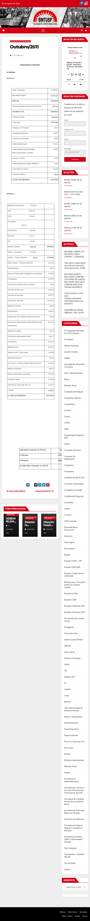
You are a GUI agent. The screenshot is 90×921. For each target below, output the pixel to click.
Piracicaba (68, 748)
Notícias (63, 912)
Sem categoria (70, 848)
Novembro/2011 (17, 491)
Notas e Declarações (73, 717)
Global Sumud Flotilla (73, 640)
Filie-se (84, 916)
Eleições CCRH (71, 594)
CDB (66, 429)
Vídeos (67, 869)
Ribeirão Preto (70, 766)
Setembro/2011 (43, 491)
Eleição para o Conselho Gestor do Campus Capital (74, 584)
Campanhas (69, 404)
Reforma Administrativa (74, 760)
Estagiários (69, 627)
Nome (66, 120)
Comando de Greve (72, 450)
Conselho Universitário (74, 484)
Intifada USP (69, 677)
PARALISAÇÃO (71, 723)
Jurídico (67, 689)
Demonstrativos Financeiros (20, 41)
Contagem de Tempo (73, 490)
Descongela (69, 542)
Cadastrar (75, 159)
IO (65, 683)
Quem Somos (72, 912)
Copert (67, 509)
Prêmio (67, 754)
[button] (82, 30)
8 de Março (69, 339)
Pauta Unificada (71, 735)
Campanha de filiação (73, 392)
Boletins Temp (70, 386)
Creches (67, 515)
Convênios (68, 503)
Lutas (66, 696)
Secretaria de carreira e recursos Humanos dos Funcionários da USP (74, 790)
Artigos (67, 358)
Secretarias (83, 912)
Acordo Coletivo (71, 352)
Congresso (69, 465)
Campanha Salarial (72, 398)
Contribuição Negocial (73, 496)
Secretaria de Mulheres (74, 819)
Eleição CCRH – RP (73, 561)
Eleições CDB (70, 600)
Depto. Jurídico (67, 916)
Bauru (66, 379)
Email (66, 139)
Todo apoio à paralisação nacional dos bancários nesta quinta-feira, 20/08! (75, 265)
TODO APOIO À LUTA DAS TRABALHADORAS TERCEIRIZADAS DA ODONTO (73, 298)
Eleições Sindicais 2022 (74, 606)
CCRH (67, 423)
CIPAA (67, 444)
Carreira (67, 410)
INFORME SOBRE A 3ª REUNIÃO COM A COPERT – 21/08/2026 (74, 254)
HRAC (67, 664)
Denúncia (68, 536)
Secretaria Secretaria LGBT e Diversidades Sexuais (73, 839)
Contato (77, 916)
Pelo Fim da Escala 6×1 (74, 742)
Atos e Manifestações (73, 373)
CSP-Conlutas (70, 521)
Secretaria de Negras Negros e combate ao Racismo (73, 828)
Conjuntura (69, 471)
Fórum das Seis (71, 633)
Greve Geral (69, 652)
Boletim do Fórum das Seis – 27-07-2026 (73, 193)
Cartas (67, 417)
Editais (67, 555)
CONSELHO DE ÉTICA (74, 478)
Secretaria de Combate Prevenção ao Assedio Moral (74, 801)
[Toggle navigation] (43, 30)
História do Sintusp (72, 658)
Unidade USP (69, 129)
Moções (67, 702)
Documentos (69, 549)
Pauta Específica (71, 729)
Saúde (67, 773)
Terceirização (70, 863)
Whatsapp (67, 149)
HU (65, 671)
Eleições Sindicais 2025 (74, 612)
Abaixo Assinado (71, 346)
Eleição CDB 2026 (72, 567)
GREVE (67, 646)
